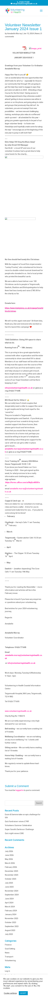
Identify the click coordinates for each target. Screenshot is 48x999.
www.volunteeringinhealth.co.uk (18, 711)
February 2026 (11, 867)
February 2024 (11, 911)
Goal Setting (10, 949)
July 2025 (9, 883)
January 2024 (10, 914)
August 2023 (10, 930)
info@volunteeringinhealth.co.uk (19, 388)
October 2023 (10, 922)
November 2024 (11, 891)
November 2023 (11, 918)
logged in (19, 790)
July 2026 (9, 851)
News (37, 33)
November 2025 (11, 875)
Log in (7, 971)
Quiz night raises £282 (14, 833)
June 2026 (9, 855)
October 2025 (10, 879)
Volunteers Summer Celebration (18, 825)
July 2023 (9, 934)
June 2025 (9, 887)
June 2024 (9, 899)
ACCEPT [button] (23, 993)
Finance (8, 945)
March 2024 (10, 907)
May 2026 (9, 859)
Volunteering (10, 960)
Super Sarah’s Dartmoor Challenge (19, 829)
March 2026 (10, 863)
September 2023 (12, 926)
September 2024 (12, 895)
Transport (9, 957)
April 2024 (9, 903)
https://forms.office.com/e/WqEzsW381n (22, 482)
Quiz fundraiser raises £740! (17, 821)
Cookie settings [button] (10, 993)
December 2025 (11, 871)
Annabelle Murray (14, 33)
